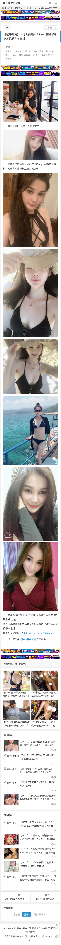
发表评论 (51, 27)
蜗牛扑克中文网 (12, 3)
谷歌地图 (32, 932)
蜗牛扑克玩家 (17, 8)
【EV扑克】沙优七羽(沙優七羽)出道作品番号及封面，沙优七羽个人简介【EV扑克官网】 (38, 799)
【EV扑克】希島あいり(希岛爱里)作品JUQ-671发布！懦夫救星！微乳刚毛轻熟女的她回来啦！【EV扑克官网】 (37, 853)
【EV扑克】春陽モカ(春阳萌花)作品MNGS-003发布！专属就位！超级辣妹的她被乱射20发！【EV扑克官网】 (37, 839)
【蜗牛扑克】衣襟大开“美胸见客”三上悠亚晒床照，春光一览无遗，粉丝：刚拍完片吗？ (38, 880)
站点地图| (46, 928)
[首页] (57, 924)
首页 (7, 8)
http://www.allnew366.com (38, 633)
